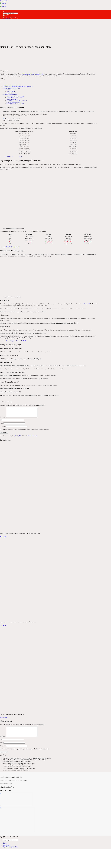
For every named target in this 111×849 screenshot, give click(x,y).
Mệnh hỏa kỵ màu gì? (13, 99)
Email (1, 423)
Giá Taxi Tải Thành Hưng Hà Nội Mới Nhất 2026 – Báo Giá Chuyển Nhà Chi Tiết (24, 760)
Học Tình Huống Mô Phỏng (10, 18)
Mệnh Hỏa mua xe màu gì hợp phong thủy (33, 74)
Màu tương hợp (11, 91)
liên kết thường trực (33, 435)
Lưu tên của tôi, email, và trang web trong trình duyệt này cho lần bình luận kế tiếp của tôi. (25, 429)
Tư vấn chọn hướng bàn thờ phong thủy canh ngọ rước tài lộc (19, 763)
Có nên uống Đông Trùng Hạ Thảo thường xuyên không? (18, 765)
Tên (1, 420)
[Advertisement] (55, 31)
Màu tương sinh (11, 90)
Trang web (3, 426)
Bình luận (3, 417)
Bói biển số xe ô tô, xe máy (13, 247)
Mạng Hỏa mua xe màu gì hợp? (15, 97)
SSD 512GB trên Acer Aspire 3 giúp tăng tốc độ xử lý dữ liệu (19, 768)
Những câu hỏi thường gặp (11, 94)
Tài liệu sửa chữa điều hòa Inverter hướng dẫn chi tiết (17, 766)
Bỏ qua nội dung (4, 1)
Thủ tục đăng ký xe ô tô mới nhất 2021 (16, 341)
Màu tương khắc (12, 93)
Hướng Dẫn (6, 15)
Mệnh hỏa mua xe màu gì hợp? (12, 88)
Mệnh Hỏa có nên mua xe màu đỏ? (16, 104)
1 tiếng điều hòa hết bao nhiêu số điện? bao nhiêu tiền (17, 761)
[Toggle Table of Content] (1, 82)
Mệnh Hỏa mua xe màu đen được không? (17, 100)
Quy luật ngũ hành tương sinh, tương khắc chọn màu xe (18, 86)
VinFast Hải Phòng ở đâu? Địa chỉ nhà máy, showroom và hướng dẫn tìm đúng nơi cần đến (27, 758)
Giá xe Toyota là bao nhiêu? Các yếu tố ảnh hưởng (16, 770)
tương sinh (87, 304)
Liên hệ (5, 12)
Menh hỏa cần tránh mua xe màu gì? (16, 96)
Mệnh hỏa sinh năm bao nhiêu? (12, 85)
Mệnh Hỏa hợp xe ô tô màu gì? (15, 102)
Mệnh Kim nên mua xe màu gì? (14, 157)
